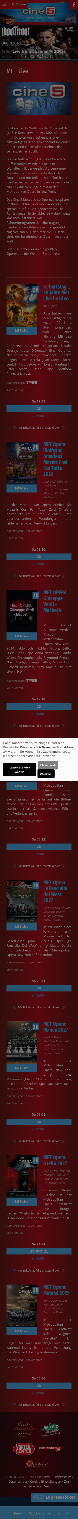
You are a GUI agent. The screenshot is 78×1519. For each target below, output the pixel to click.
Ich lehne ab (48, 765)
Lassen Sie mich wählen (20, 769)
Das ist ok (46, 774)
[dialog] (39, 759)
